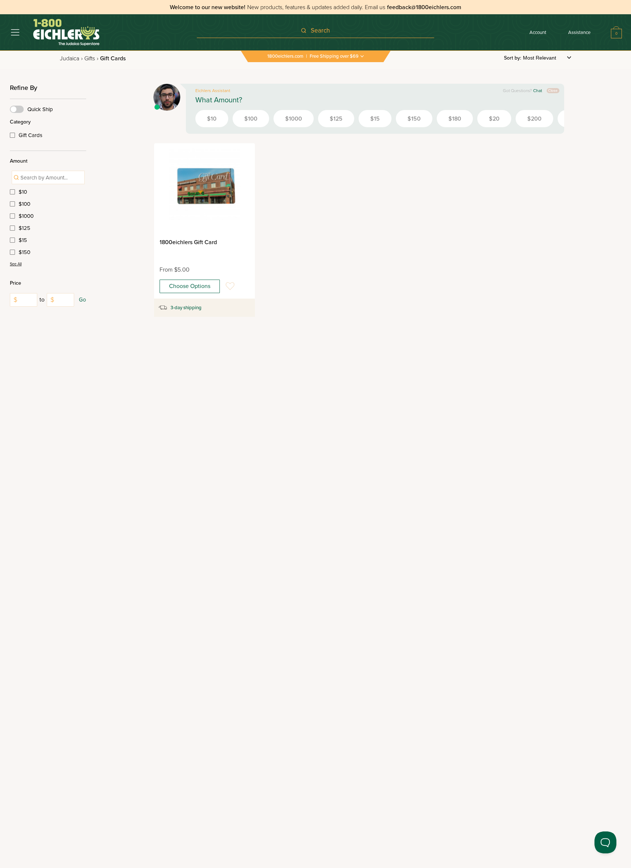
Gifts (91, 58)
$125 (24, 228)
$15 (23, 240)
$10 (23, 192)
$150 (24, 252)
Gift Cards (30, 135)
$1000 (26, 216)
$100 (24, 204)
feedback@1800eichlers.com (424, 7)
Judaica (71, 58)
